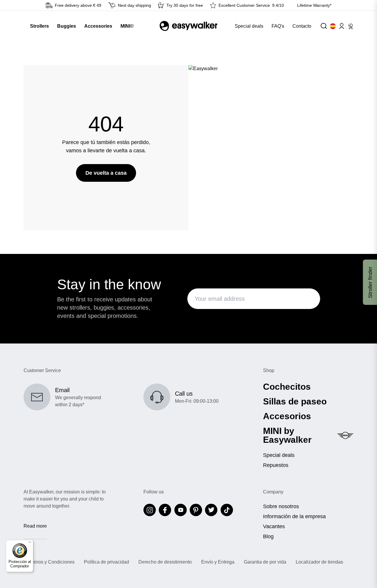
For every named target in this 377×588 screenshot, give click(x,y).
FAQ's (278, 26)
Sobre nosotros (281, 506)
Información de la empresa (294, 516)
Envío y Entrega (217, 562)
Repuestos (275, 465)
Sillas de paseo (295, 401)
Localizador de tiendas (319, 562)
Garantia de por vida (265, 562)
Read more (35, 525)
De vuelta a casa (106, 173)
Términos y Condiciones (49, 562)
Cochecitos (287, 386)
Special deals (249, 26)
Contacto (301, 26)
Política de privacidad (106, 562)
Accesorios (287, 416)
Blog (268, 536)
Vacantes (274, 526)
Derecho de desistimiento (165, 562)
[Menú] (29, 543)
